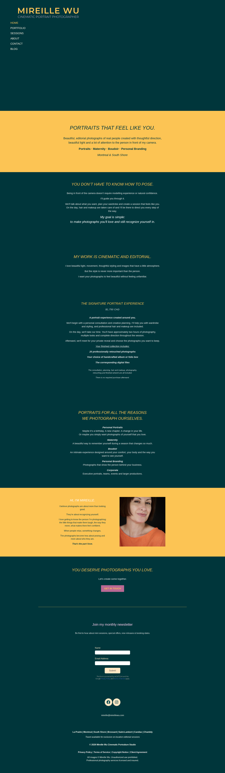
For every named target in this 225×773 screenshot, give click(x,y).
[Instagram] (116, 702)
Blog (14, 48)
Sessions (17, 33)
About (14, 38)
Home (14, 22)
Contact (16, 43)
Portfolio (18, 28)
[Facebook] (108, 702)
